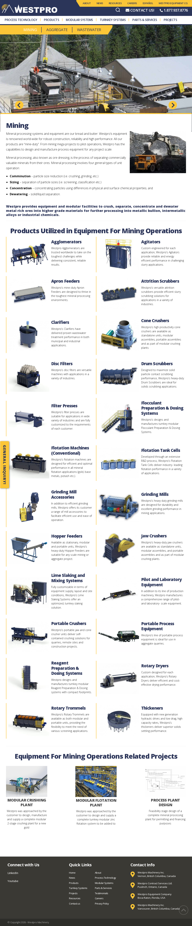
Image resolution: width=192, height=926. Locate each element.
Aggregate (57, 29)
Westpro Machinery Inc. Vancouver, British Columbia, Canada (159, 906)
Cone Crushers (155, 320)
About (87, 3)
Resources (115, 3)
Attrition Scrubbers (160, 281)
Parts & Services (144, 20)
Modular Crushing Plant (26, 802)
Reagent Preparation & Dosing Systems (66, 668)
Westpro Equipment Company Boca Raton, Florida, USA (155, 896)
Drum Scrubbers (156, 363)
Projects (170, 20)
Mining (30, 29)
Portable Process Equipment (157, 626)
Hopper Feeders (66, 536)
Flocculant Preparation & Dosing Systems (162, 408)
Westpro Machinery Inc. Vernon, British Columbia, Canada (157, 874)
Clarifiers (60, 322)
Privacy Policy (102, 903)
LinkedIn (13, 873)
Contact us (74, 903)
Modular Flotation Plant (96, 803)
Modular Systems (79, 20)
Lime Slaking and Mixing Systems (68, 577)
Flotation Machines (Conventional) (70, 450)
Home (72, 872)
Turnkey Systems (113, 20)
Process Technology (21, 20)
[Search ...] (118, 9)
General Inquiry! (4, 464)
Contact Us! (142, 10)
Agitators (150, 241)
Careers (132, 3)
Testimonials (101, 893)
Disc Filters (61, 363)
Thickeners (152, 708)
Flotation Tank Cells (160, 450)
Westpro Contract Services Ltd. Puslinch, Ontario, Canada (155, 885)
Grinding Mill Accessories (63, 494)
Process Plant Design (165, 802)
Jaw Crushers (153, 536)
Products (51, 20)
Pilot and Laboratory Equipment (161, 582)
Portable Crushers (68, 623)
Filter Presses (64, 405)
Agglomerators (66, 241)
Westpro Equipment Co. (173, 3)
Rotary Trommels (68, 708)
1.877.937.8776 (176, 10)
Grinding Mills (154, 494)
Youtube (13, 881)
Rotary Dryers (154, 665)
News (100, 3)
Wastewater (89, 29)
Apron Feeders (65, 281)
